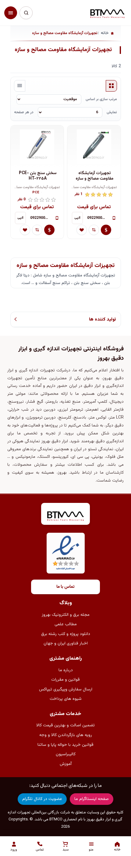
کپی (77, 217)
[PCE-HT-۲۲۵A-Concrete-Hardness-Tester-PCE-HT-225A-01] (37, 146)
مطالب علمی (66, 624)
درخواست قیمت (106, 230)
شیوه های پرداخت (66, 699)
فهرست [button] (20, 86)
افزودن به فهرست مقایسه (94, 230)
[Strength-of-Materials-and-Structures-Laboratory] (93, 146)
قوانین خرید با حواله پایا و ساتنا (65, 745)
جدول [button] (111, 86)
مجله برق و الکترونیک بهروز (66, 615)
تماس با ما (65, 587)
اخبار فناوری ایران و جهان (66, 643)
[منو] (10, 12)
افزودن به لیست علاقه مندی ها (81, 230)
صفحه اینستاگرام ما (91, 799)
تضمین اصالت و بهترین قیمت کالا (65, 725)
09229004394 (97, 218)
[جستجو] (25, 12)
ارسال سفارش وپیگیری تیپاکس (65, 689)
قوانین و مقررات (65, 679)
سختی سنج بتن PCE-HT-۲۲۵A (38, 176)
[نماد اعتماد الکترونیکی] (66, 553)
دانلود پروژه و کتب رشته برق (65, 634)
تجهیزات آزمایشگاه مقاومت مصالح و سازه (94, 176)
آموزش (66, 764)
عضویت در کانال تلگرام (42, 799)
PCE (35, 193)
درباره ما (65, 670)
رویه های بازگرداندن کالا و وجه (65, 735)
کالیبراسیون (66, 754)
